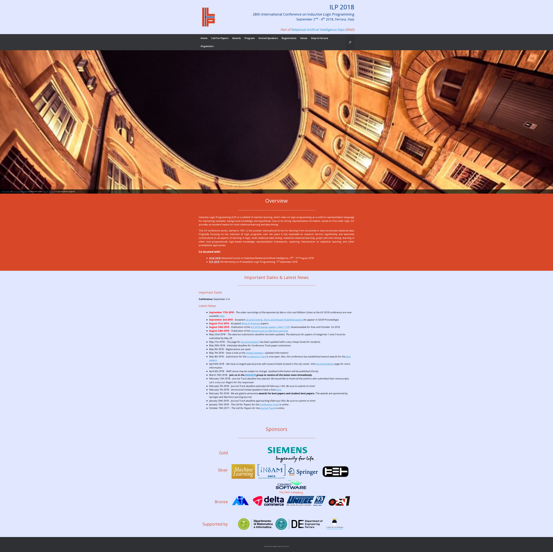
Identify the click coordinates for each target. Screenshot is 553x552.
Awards (236, 38)
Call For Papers (219, 38)
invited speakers (254, 352)
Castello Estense (8, 191)
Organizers (207, 46)
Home (204, 38)
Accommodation (250, 341)
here (221, 316)
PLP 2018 (214, 261)
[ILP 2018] (208, 17)
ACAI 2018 (214, 258)
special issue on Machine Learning (269, 330)
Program (250, 38)
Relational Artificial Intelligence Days (317, 29)
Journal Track (267, 408)
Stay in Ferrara (319, 38)
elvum (22, 191)
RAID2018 (250, 375)
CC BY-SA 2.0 (45, 191)
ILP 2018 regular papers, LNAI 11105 (270, 327)
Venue (303, 38)
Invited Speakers (268, 38)
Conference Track (256, 356)
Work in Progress (250, 323)
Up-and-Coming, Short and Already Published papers (274, 319)
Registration (289, 38)
